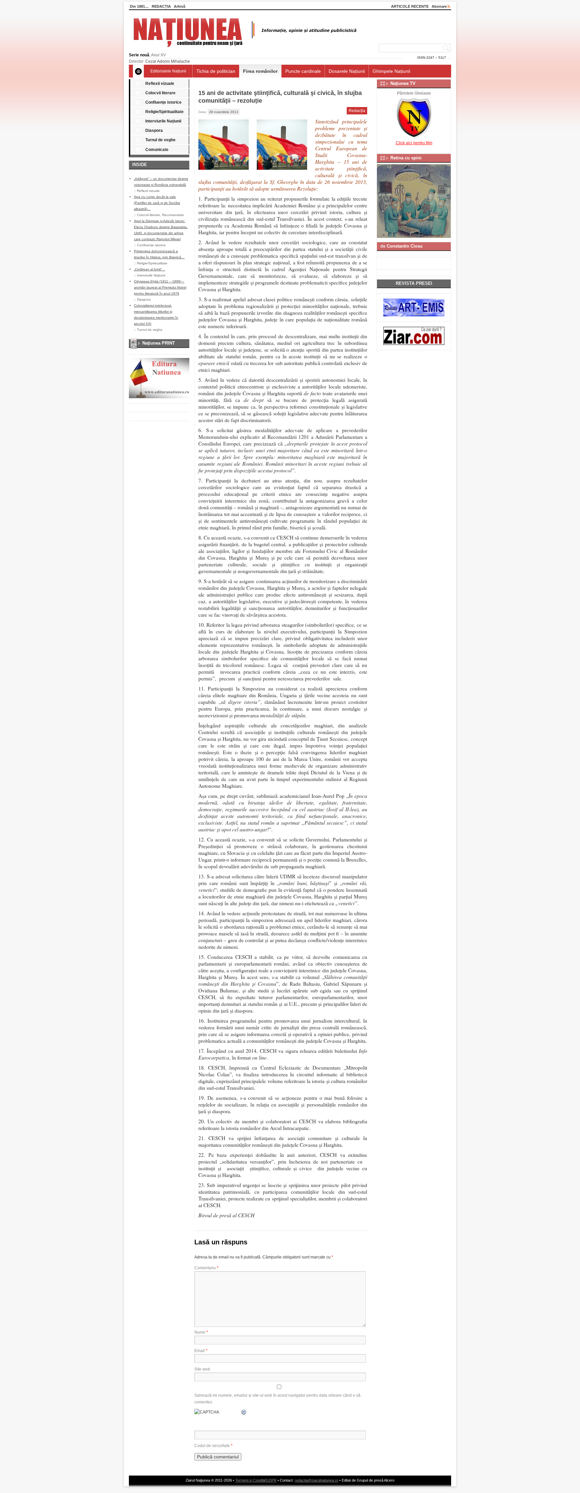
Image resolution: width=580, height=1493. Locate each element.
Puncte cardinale (303, 71)
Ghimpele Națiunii (391, 71)
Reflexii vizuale (159, 83)
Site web (202, 1369)
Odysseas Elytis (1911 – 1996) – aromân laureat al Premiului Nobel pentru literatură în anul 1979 (160, 287)
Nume (201, 1332)
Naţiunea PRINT (158, 343)
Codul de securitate (212, 1445)
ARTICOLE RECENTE (410, 6)
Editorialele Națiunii (168, 71)
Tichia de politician (215, 71)
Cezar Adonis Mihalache (167, 61)
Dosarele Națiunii (347, 71)
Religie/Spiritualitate (164, 111)
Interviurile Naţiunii (163, 121)
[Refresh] (244, 1412)
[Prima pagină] (138, 71)
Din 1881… (139, 6)
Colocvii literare (160, 93)
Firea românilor (260, 71)
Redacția (357, 110)
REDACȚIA (161, 6)
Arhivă (179, 6)
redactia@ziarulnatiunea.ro (316, 1480)
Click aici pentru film (414, 143)
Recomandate (173, 215)
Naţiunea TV (403, 83)
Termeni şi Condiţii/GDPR (256, 1480)
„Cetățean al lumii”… (149, 269)
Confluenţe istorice (163, 102)
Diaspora (154, 130)
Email (200, 1350)
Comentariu (206, 1268)
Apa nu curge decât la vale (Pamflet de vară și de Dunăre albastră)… (157, 203)
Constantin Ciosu (405, 246)
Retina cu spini (406, 157)
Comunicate (156, 149)
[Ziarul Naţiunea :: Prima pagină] (244, 49)
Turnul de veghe (160, 140)
